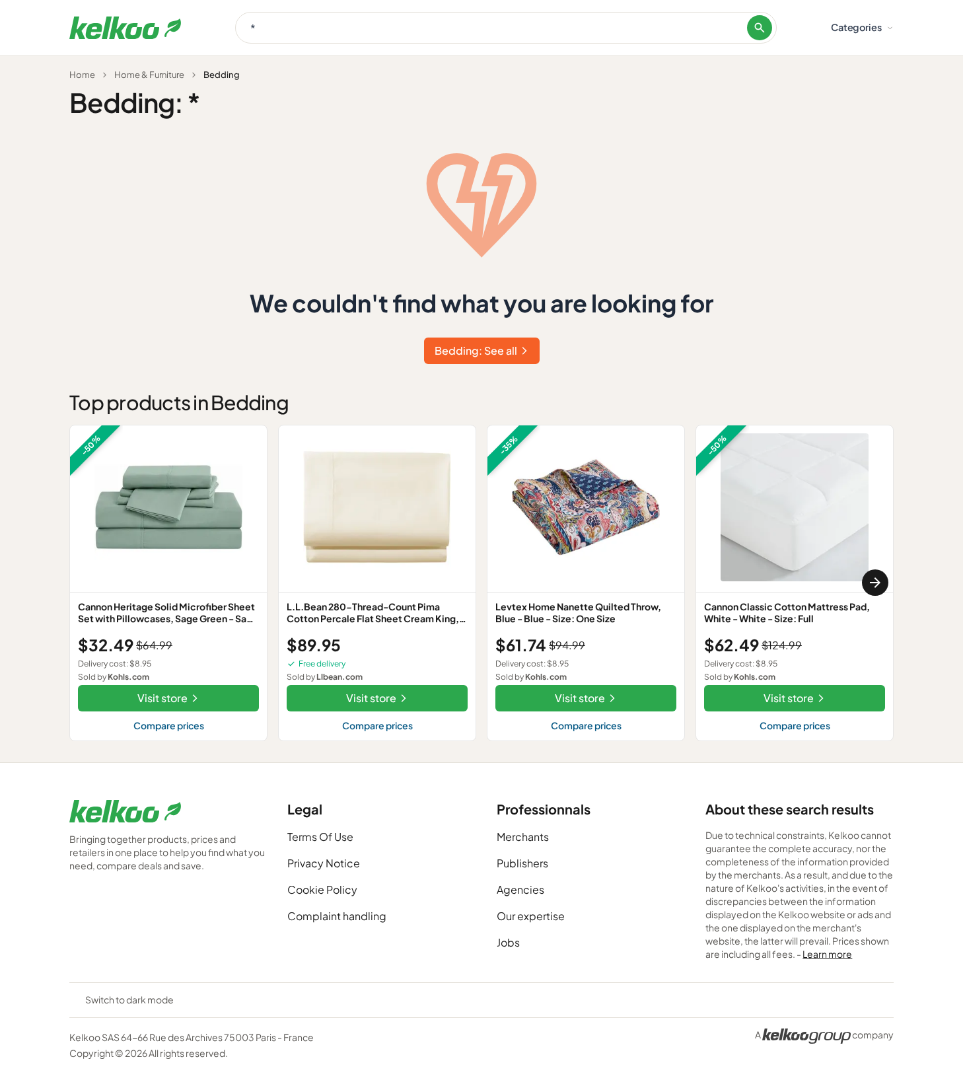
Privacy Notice (323, 863)
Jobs (508, 942)
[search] (759, 27)
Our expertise (531, 916)
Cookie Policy (322, 889)
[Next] (875, 582)
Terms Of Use (320, 837)
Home (82, 74)
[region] (481, 583)
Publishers (522, 863)
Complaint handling (336, 916)
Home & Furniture (149, 74)
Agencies (520, 889)
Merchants (523, 837)
